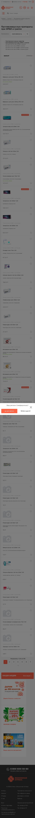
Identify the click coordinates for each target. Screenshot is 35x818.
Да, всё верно (9, 411)
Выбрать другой (25, 411)
